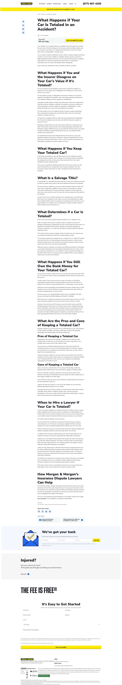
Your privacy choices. (44, 675)
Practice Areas (57, 4)
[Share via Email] (23, 32)
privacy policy (50, 643)
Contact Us (66, 661)
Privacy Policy (59, 543)
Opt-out (63, 666)
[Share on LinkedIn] (23, 29)
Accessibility (57, 666)
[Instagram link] (27, 676)
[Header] (26, 3)
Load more (23, 574)
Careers (61, 661)
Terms (38, 643)
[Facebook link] (27, 672)
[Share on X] (23, 25)
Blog (43, 14)
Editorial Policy (69, 666)
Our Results (42, 4)
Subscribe (96, 540)
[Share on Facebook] (23, 21)
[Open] (75, 4)
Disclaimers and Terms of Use (54, 684)
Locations (49, 4)
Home (39, 14)
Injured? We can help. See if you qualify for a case (61, 9)
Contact (71, 4)
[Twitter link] (27, 671)
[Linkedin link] (27, 677)
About (65, 4)
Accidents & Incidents (51, 14)
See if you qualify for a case (74, 40)
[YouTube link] (27, 674)
